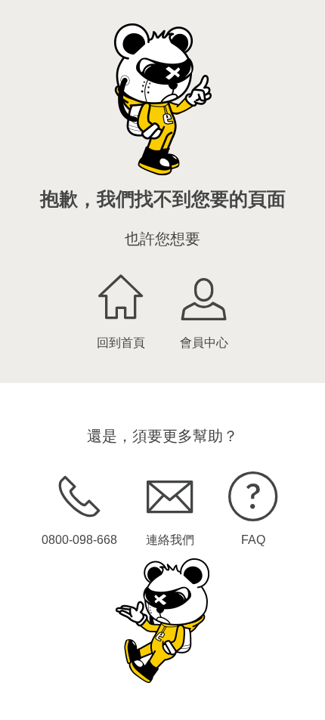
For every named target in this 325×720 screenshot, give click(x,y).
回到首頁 (121, 342)
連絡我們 (170, 539)
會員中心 (204, 342)
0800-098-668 (79, 539)
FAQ (253, 539)
